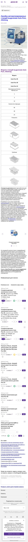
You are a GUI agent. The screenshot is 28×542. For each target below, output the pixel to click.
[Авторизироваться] (23, 2)
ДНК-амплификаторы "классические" (11, 448)
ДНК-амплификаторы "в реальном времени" (13, 450)
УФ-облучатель (12, 218)
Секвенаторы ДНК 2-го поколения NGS (11, 463)
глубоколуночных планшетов (17, 61)
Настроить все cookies (14, 537)
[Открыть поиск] (5, 2)
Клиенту (3, 493)
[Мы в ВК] (11, 517)
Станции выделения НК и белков (9, 452)
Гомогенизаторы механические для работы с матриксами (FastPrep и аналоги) (13, 445)
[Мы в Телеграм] (5, 517)
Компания (4, 497)
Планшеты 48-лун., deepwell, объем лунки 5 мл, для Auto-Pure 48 (9, 365)
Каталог (3, 490)
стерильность (12, 219)
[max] (23, 517)
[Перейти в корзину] (26, 2)
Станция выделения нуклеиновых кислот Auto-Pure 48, (8, 311)
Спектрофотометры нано (7, 459)
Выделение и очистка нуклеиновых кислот (12, 442)
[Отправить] (23, 508)
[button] (11, 246)
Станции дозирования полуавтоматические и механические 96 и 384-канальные (13, 454)
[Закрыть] (23, 520)
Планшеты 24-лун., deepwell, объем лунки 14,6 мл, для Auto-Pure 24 (10, 380)
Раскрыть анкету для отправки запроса (12, 486)
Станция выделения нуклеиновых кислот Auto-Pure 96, (8, 292)
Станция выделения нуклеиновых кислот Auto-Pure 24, (8, 330)
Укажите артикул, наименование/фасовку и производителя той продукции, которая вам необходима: (11, 477)
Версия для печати (14, 540)
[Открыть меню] (2, 2)
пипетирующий (5, 203)
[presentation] (2, 233)
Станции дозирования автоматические (11, 457)
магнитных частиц (19, 60)
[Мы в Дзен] (17, 517)
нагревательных (20, 207)
